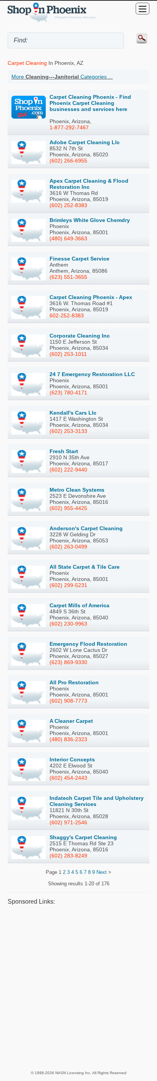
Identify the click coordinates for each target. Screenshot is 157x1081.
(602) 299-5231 (68, 585)
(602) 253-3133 (68, 431)
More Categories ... (62, 77)
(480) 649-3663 (68, 238)
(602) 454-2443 (68, 778)
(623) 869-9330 (68, 662)
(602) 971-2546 (68, 822)
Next (101, 872)
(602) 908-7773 (68, 701)
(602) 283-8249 (68, 856)
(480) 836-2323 (68, 739)
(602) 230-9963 (68, 624)
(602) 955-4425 (68, 508)
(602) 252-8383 (68, 205)
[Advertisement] (78, 987)
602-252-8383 (67, 315)
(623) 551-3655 (68, 277)
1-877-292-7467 (69, 127)
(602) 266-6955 (68, 161)
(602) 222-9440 (68, 470)
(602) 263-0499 (68, 547)
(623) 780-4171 (68, 392)
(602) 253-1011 (68, 354)
